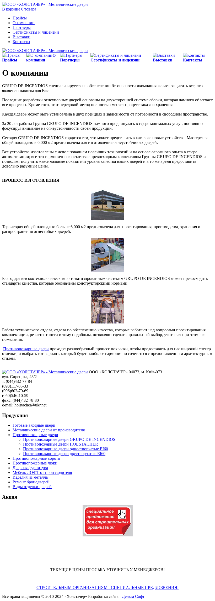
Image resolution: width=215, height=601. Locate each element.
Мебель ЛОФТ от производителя (42, 472)
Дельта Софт (133, 596)
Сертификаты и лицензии (36, 32)
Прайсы (20, 18)
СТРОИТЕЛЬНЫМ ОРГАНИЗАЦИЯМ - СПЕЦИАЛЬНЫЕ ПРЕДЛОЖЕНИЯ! (107, 587)
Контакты (21, 41)
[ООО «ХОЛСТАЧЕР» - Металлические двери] (45, 4)
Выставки (21, 37)
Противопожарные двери (26, 349)
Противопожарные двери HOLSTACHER (60, 444)
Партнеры (22, 27)
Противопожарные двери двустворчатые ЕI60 (64, 453)
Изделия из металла (30, 477)
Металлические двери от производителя (49, 430)
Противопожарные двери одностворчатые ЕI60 (65, 449)
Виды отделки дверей (32, 486)
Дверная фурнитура (30, 468)
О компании (24, 22)
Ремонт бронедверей (31, 482)
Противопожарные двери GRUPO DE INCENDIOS (69, 439)
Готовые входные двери (34, 425)
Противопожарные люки (35, 463)
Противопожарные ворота (36, 458)
